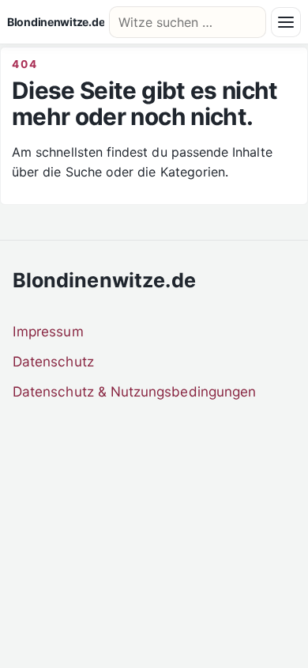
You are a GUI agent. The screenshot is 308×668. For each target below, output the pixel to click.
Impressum (48, 331)
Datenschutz (53, 361)
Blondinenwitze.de (55, 22)
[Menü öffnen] (286, 22)
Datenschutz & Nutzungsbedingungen (134, 391)
